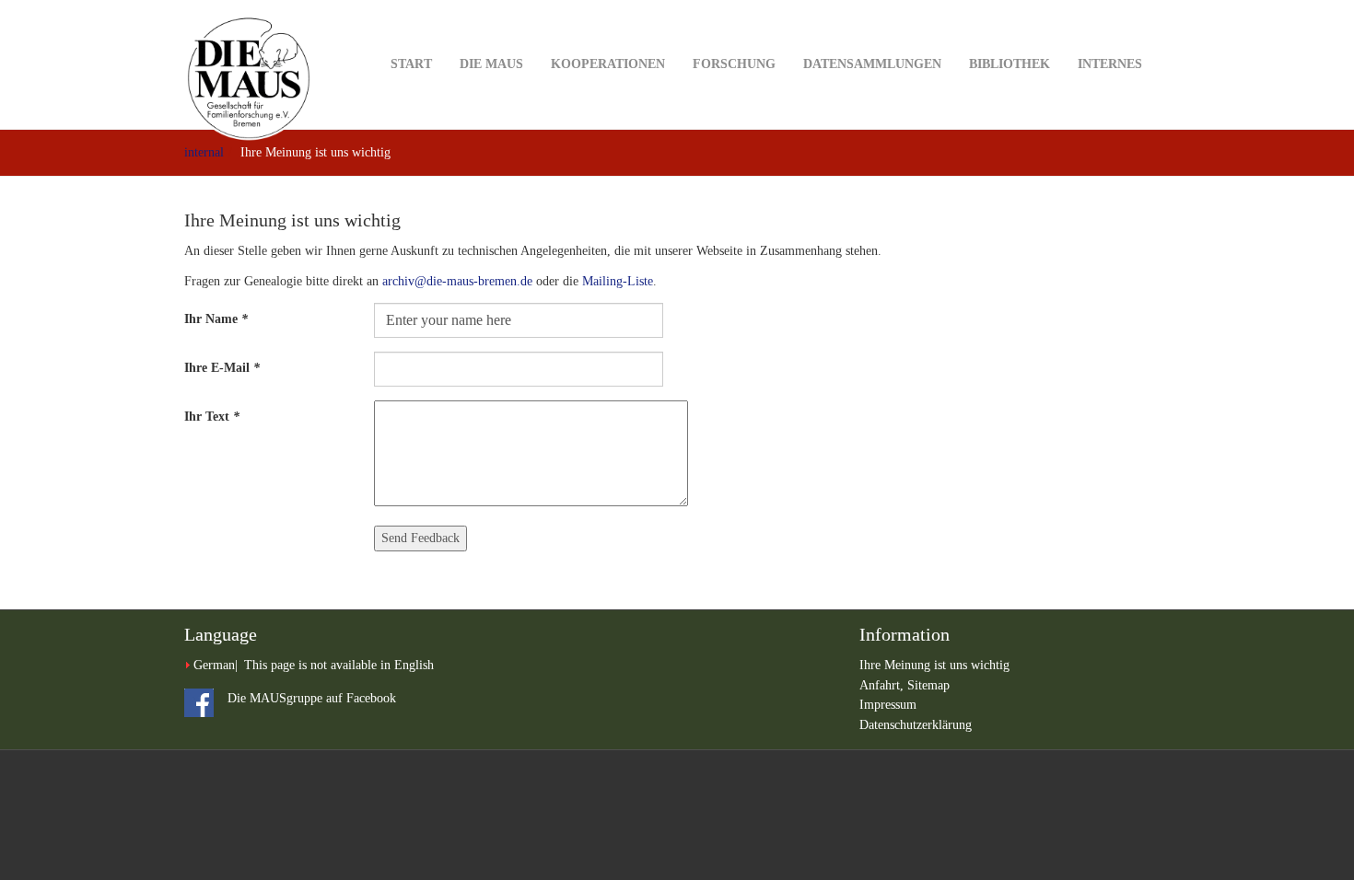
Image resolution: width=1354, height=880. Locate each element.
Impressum (887, 705)
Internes (1110, 64)
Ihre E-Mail (222, 368)
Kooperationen (608, 64)
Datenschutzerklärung (915, 725)
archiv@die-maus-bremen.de (457, 281)
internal (204, 152)
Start (411, 64)
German (214, 665)
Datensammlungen (872, 64)
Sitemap (928, 685)
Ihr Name (216, 319)
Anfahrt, (883, 685)
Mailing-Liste (617, 281)
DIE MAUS (491, 64)
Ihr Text (211, 416)
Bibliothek (1009, 64)
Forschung (734, 64)
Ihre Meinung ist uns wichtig (934, 665)
